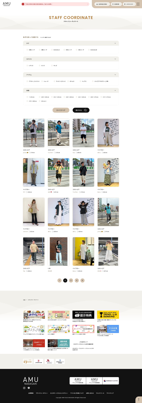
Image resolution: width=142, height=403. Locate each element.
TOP (24, 299)
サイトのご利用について (77, 393)
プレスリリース (100, 393)
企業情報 (31, 393)
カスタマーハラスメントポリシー (59, 393)
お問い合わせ (90, 393)
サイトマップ (110, 393)
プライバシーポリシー (42, 393)
